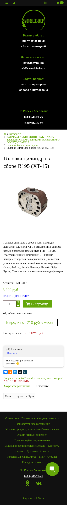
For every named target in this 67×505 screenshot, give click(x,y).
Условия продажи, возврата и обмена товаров (32, 429)
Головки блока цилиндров (22, 145)
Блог (42, 456)
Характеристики (16, 386)
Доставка (32, 451)
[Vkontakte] (38, 483)
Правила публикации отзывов (32, 440)
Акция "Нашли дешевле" (32, 434)
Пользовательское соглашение (32, 423)
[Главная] (4, 134)
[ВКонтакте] (5, 372)
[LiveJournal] (25, 372)
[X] (20, 372)
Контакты (53, 445)
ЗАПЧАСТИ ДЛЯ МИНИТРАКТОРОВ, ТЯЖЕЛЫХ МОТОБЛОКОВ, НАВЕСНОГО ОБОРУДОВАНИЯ (33, 140)
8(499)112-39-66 (33, 122)
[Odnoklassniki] (27, 483)
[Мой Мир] (15, 372)
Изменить (12, 353)
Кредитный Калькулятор (21, 456)
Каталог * (15, 134)
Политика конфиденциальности (40, 418)
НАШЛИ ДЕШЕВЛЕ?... (17, 296)
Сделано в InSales (33, 498)
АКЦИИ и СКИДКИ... (16, 380)
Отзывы (42, 386)
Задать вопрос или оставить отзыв (25, 445)
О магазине (12, 418)
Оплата (44, 451)
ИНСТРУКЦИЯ (34, 333)
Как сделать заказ (32, 462)
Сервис (19, 451)
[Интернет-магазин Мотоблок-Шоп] (33, 20)
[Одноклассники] (10, 372)
